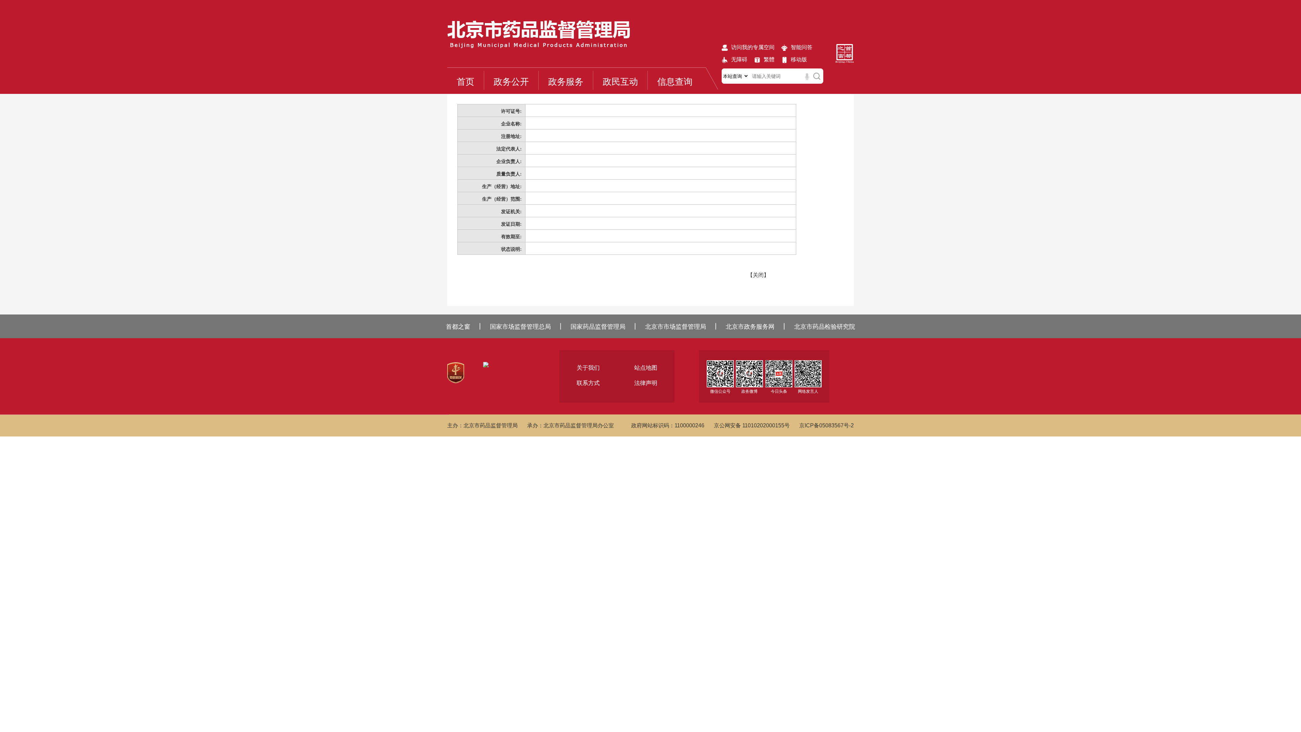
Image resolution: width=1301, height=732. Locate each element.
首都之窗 (458, 326)
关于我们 (588, 368)
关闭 (758, 275)
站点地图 (645, 368)
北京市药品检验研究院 (824, 326)
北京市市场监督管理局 (675, 326)
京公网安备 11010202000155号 (752, 425)
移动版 (799, 59)
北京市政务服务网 (750, 326)
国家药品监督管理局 (598, 326)
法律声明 (645, 383)
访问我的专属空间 (753, 47)
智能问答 (801, 47)
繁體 (769, 59)
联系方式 (588, 383)
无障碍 (739, 59)
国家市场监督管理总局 (520, 326)
